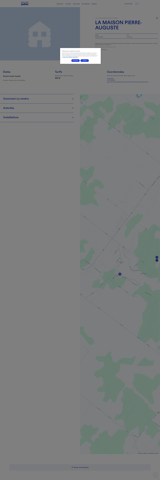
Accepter (84, 60)
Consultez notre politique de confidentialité (70, 57)
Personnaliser (75, 60)
